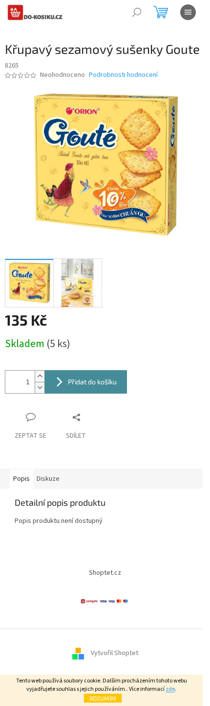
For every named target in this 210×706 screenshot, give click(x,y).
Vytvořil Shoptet (114, 653)
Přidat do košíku (92, 381)
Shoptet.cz (105, 573)
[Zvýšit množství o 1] (39, 376)
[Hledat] (137, 12)
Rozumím (102, 698)
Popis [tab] (21, 479)
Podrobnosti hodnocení (123, 75)
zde (170, 689)
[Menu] (188, 12)
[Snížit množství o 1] (39, 387)
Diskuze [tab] (48, 479)
